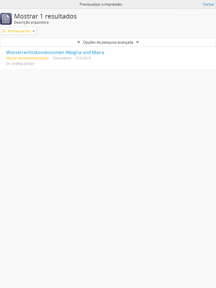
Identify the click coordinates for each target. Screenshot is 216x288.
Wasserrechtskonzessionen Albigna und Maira (55, 52)
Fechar (208, 4)
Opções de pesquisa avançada (108, 42)
